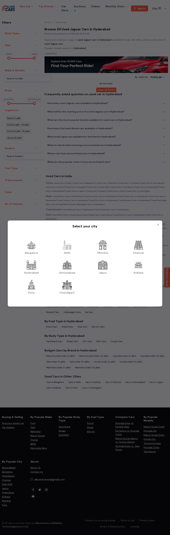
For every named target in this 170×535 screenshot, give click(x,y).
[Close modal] (158, 224)
